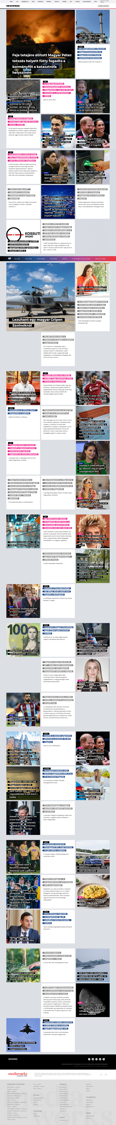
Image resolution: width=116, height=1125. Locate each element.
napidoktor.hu (64, 1098)
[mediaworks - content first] (17, 1074)
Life (17, 1)
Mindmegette (25, 1)
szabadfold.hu (38, 1100)
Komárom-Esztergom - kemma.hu (17, 1111)
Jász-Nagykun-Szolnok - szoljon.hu (17, 1108)
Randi (78, 1)
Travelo (57, 1)
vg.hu (35, 1113)
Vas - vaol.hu (37, 1084)
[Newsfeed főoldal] (12, 1059)
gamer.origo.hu (64, 1093)
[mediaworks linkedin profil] (106, 1074)
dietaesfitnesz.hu (65, 1104)
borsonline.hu (64, 1120)
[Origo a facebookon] (89, 1059)
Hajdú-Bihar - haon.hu (13, 1104)
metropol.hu (89, 1086)
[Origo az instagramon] (96, 1059)
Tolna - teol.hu (11, 1119)
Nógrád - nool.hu (12, 1113)
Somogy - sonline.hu (13, 1115)
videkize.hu (63, 1108)
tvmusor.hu (63, 1111)
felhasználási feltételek (80, 1064)
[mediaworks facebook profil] (101, 1074)
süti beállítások (90, 1064)
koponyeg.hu (90, 1102)
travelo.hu (63, 1102)
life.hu (88, 1088)
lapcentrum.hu (90, 1106)
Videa (33, 1)
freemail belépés (104, 6)
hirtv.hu (36, 1102)
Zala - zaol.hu (37, 1088)
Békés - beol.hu (11, 1091)
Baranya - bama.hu (12, 1089)
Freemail (49, 1)
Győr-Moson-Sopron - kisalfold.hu (17, 1102)
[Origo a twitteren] (93, 1059)
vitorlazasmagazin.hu (66, 1106)
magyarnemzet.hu (39, 1098)
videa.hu (88, 1104)
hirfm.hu (88, 1118)
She (71, 1)
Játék (95, 1)
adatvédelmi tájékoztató (67, 1064)
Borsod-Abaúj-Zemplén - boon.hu (16, 1093)
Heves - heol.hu (11, 1106)
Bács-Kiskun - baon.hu (13, 1087)
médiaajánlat (104, 1064)
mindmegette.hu (64, 1100)
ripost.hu (88, 1084)
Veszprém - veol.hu (39, 1086)
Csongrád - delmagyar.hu (14, 1095)
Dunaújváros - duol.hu (13, 1098)
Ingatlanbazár (87, 1)
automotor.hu (63, 1089)
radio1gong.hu (90, 1116)
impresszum (97, 1064)
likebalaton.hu (64, 1095)
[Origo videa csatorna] (100, 1059)
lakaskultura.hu (64, 1091)
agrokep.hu (37, 1116)
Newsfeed (40, 1)
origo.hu (36, 1104)
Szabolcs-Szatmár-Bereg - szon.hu (17, 1117)
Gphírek (64, 1)
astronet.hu (63, 1087)
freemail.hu (89, 1100)
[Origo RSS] (104, 1059)
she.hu (88, 1090)
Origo (11, 1)
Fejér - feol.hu (11, 1100)
